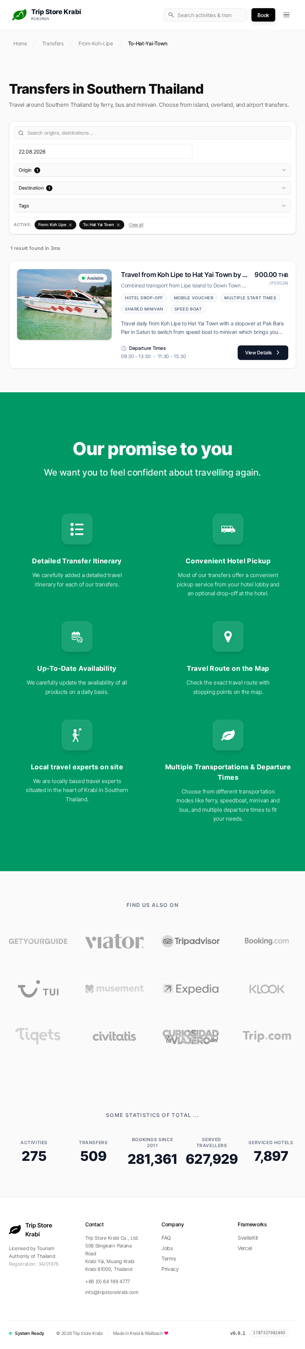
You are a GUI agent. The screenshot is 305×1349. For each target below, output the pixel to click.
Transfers (53, 43)
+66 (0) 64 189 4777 (107, 1281)
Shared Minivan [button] (144, 309)
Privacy (170, 1269)
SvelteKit (248, 1237)
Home (20, 43)
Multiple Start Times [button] (250, 297)
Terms (168, 1258)
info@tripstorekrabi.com (111, 1292)
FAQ (166, 1237)
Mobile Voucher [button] (194, 297)
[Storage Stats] (294, 1333)
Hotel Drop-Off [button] (144, 297)
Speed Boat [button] (188, 309)
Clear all (136, 224)
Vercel (245, 1248)
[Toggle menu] (286, 15)
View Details (258, 352)
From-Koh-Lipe (95, 43)
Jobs (167, 1248)
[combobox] (205, 15)
